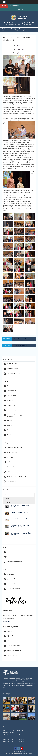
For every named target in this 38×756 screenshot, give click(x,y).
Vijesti (23, 53)
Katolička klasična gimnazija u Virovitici (15, 737)
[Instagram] (19, 9)
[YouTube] (22, 9)
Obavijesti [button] (7, 498)
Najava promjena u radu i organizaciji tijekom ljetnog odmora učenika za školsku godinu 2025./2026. (22, 533)
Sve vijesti (8, 539)
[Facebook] (16, 9)
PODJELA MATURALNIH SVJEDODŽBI (20, 512)
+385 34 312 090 (9, 22)
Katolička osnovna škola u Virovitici (14, 739)
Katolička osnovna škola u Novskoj (14, 741)
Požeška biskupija (9, 732)
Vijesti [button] (6, 495)
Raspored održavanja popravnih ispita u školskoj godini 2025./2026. (20, 526)
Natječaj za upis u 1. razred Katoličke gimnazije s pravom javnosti (20, 506)
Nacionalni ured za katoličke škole (13, 730)
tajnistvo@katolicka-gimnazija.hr (13, 24)
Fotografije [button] (7, 502)
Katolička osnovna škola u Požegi (13, 734)
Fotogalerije (18, 53)
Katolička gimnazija (11, 753)
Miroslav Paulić (20, 49)
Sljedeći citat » (7, 621)
